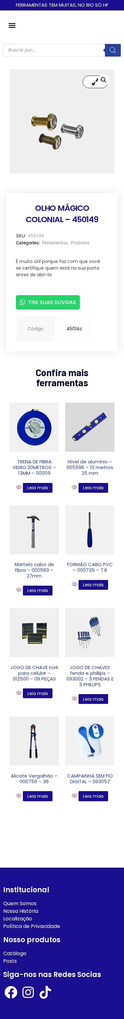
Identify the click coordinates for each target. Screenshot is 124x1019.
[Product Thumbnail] (95, 82)
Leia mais (37, 488)
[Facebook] (11, 992)
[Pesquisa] (113, 50)
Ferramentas (55, 242)
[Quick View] (19, 487)
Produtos (80, 242)
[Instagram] (28, 992)
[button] (12, 25)
